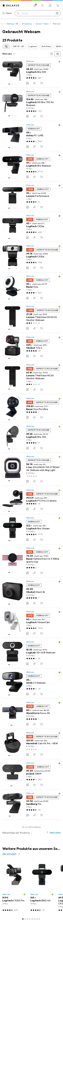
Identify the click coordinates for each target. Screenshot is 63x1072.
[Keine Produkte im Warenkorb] (57, 5)
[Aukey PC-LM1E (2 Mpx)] (31, 136)
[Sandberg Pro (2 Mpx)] (31, 804)
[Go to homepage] (10, 5)
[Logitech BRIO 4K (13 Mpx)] (42, 887)
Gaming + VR (12, 24)
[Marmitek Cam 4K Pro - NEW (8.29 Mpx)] (31, 744)
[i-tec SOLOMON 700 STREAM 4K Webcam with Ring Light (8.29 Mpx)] (31, 469)
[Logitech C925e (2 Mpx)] (31, 227)
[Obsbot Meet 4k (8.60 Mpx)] (31, 593)
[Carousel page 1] (23, 919)
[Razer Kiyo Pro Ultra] (31, 408)
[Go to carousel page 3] (27, 919)
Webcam (30, 61)
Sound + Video (42, 24)
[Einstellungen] (35, 5)
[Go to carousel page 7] (37, 919)
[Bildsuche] (57, 13)
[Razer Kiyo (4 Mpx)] (31, 287)
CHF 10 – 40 (18, 46)
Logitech (33, 46)
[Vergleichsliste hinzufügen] (27, 83)
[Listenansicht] (58, 53)
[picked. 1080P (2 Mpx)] (31, 774)
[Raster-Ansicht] (51, 53)
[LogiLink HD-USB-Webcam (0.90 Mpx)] (31, 653)
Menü (9, 13)
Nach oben (55, 832)
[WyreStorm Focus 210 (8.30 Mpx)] (31, 714)
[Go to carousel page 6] (34, 919)
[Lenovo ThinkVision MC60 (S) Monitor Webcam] (31, 318)
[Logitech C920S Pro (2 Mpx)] (14, 887)
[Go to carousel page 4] (30, 919)
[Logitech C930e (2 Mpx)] (31, 257)
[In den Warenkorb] (41, 83)
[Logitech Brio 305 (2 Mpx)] (31, 437)
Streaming (27, 24)
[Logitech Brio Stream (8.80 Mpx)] (31, 529)
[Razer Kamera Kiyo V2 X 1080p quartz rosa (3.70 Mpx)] (31, 561)
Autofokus (46, 46)
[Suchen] (18, 13)
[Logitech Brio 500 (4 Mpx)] (31, 72)
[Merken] (34, 83)
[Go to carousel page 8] (39, 919)
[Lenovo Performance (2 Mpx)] (31, 197)
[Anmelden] (42, 6)
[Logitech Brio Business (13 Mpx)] (31, 166)
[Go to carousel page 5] (32, 919)
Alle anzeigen (9, 854)
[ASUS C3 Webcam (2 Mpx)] (31, 683)
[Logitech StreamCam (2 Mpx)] (31, 623)
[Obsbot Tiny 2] (31, 347)
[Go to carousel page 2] (25, 919)
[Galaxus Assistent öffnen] (50, 5)
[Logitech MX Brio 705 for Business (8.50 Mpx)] (31, 104)
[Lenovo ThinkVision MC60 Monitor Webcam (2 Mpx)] (31, 377)
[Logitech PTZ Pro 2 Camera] (31, 500)
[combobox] (6, 46)
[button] (59, 61)
